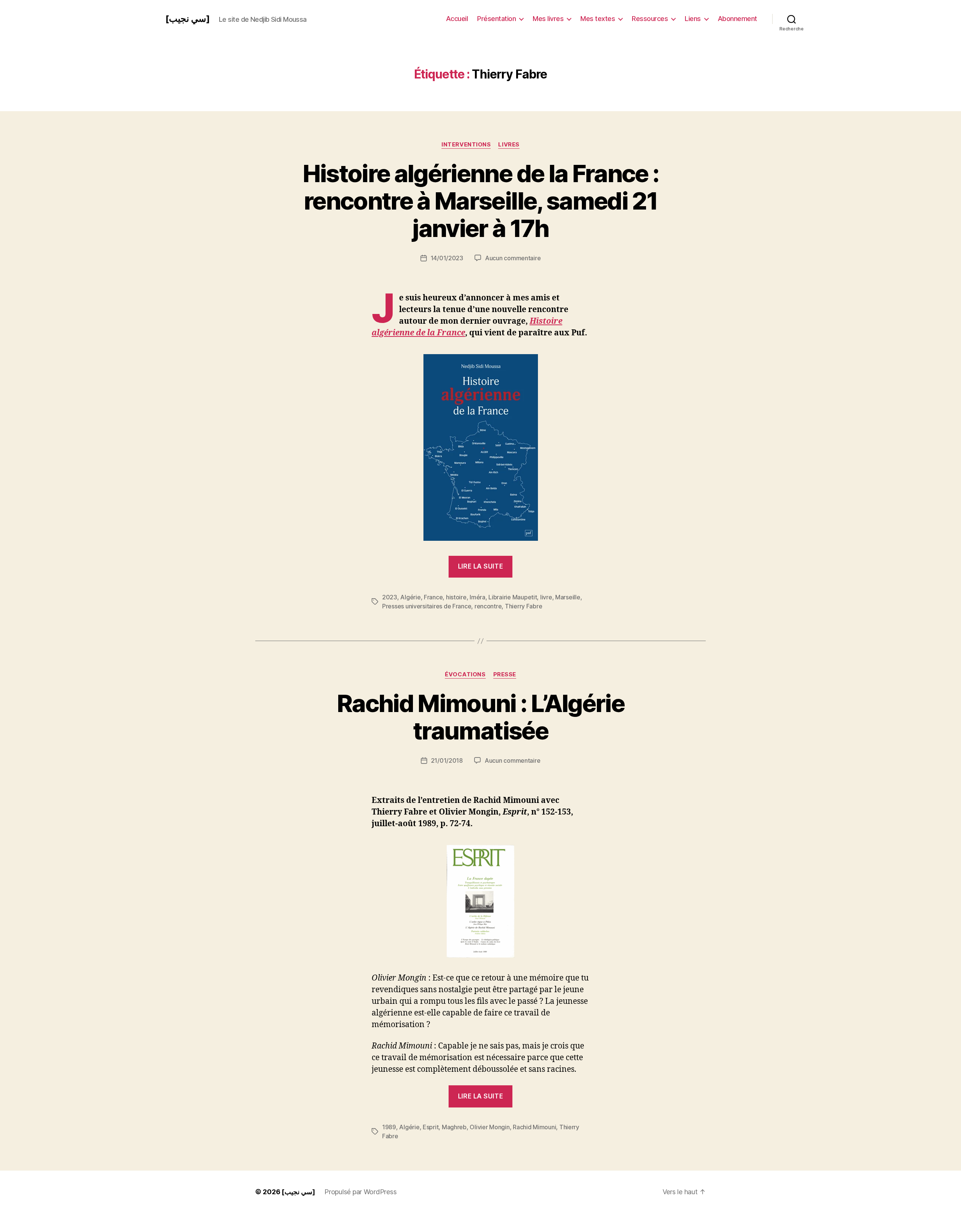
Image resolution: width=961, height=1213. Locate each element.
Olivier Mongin (489, 1127)
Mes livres (548, 19)
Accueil (457, 19)
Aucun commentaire (513, 258)
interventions (466, 144)
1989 (389, 1127)
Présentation (496, 19)
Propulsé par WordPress (360, 1192)
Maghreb (454, 1127)
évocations (465, 674)
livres (508, 144)
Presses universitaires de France (426, 606)
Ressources (650, 19)
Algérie (410, 597)
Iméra (477, 597)
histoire (456, 597)
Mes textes (597, 19)
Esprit (430, 1127)
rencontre (488, 606)
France (433, 597)
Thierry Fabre (523, 606)
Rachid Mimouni (534, 1127)
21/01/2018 (447, 760)
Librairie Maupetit (512, 597)
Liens (693, 19)
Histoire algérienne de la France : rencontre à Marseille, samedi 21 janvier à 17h (481, 201)
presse (504, 674)
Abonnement (737, 19)
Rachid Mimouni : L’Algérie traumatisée (480, 717)
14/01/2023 (447, 258)
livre (546, 597)
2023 (389, 597)
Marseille (567, 597)
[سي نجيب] (187, 18)
